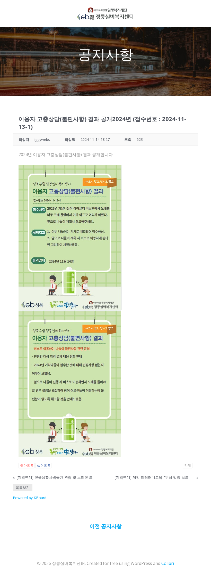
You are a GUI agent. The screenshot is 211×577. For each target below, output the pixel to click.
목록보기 (22, 487)
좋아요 (26, 465)
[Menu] (134, 13)
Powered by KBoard (29, 497)
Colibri (167, 563)
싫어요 (43, 465)
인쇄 (187, 465)
